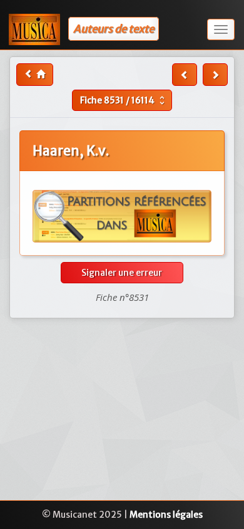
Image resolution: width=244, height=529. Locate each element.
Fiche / (124, 100)
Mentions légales (166, 514)
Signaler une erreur (121, 272)
